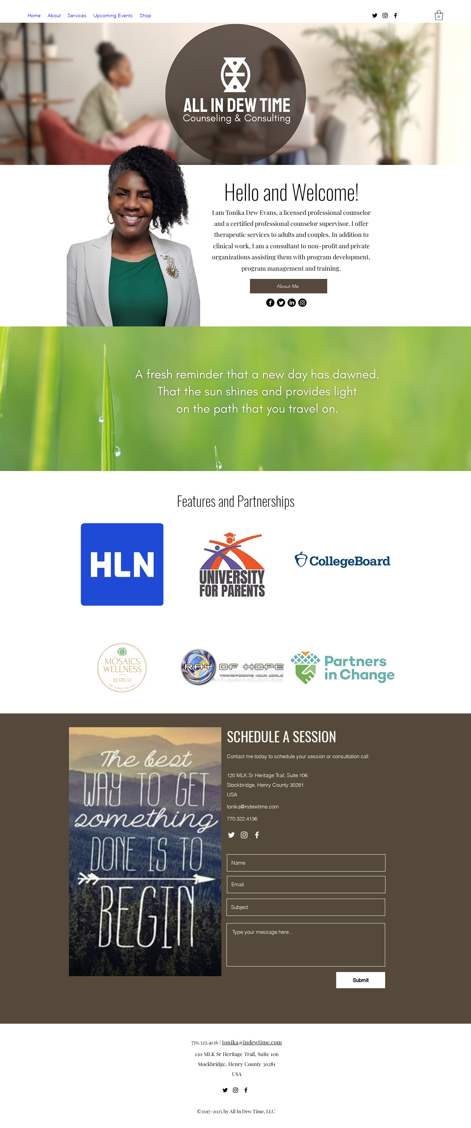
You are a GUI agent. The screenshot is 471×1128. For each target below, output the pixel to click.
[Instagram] (385, 15)
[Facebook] (395, 15)
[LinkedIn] (292, 303)
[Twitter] (374, 15)
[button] (439, 15)
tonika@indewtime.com (253, 806)
